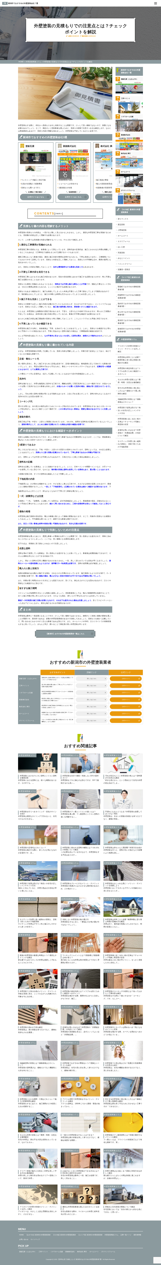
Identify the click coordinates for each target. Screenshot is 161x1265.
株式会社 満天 (82, 1251)
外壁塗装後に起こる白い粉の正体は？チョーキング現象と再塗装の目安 (129, 421)
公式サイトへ (126, 678)
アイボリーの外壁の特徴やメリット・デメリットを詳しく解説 (129, 348)
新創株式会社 (70, 1251)
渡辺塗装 (121, 224)
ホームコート (123, 236)
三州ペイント (43, 1251)
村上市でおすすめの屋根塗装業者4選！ (129, 313)
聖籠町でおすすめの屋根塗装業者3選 (129, 288)
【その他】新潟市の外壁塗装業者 (64, 1235)
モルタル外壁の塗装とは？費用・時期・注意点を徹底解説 (129, 381)
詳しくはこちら (91, 678)
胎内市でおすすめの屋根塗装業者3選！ (129, 305)
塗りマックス (123, 219)
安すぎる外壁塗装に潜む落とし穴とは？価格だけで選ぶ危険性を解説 (129, 390)
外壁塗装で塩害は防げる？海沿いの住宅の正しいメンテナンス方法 (129, 410)
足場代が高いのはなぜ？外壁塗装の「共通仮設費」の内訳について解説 (129, 433)
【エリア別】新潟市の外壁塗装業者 (90, 1235)
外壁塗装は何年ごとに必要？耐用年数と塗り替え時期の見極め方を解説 (129, 360)
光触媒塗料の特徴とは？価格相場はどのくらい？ (129, 400)
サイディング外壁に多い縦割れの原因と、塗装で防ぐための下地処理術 (129, 444)
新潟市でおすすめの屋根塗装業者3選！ (129, 321)
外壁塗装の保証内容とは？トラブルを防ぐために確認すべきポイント (129, 371)
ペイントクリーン (125, 264)
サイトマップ (35, 1239)
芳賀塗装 (121, 253)
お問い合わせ (23, 1239)
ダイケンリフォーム (108, 1251)
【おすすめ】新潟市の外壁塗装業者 (38, 1235)
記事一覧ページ (126, 1235)
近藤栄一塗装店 (124, 269)
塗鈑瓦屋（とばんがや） (27, 1251)
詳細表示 (58, 213)
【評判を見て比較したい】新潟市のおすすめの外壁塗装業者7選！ (80, 1259)
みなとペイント (124, 258)
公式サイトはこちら (35, 197)
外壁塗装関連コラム (111, 1235)
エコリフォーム (124, 241)
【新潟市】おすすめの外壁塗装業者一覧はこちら (65, 634)
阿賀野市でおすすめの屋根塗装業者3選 (129, 296)
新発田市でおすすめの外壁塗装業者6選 (129, 330)
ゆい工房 (121, 247)
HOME (21, 1235)
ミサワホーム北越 (56, 1251)
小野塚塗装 (122, 230)
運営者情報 (137, 1235)
